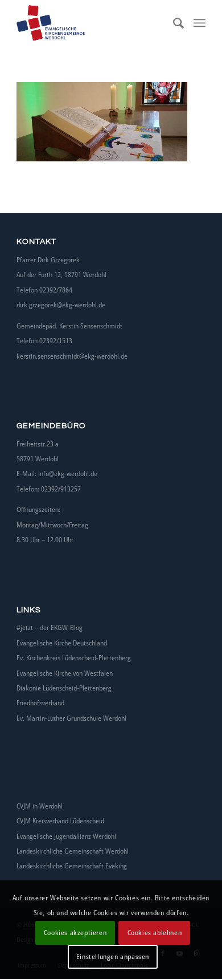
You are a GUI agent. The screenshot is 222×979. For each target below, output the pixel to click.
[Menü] (199, 22)
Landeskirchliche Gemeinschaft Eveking (72, 866)
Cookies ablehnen (155, 932)
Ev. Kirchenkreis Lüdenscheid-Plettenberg (74, 658)
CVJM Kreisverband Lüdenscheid (60, 821)
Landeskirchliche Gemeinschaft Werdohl (73, 851)
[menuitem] (173, 23)
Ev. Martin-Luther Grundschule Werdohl (71, 718)
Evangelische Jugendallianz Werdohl (66, 836)
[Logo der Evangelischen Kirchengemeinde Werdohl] (92, 23)
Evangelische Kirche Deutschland (62, 643)
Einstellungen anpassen (112, 956)
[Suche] (173, 23)
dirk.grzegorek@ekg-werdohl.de (61, 305)
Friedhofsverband (40, 703)
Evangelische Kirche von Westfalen (65, 673)
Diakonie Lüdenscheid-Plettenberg (64, 688)
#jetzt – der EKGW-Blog (50, 627)
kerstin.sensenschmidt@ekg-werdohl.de (72, 356)
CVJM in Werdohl (40, 806)
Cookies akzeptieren (75, 932)
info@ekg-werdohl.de (67, 473)
